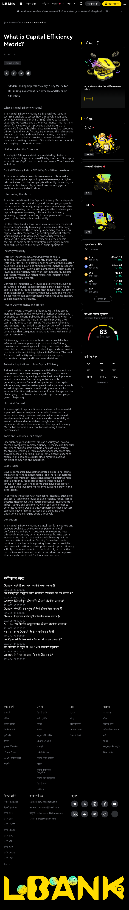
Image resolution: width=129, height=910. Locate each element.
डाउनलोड (107, 712)
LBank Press (10, 752)
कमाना (39, 729)
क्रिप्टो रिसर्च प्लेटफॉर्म (45, 758)
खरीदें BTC (8, 813)
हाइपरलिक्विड (104, 377)
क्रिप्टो (89, 377)
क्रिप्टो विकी (41, 783)
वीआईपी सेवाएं (75, 735)
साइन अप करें (92, 4)
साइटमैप (7, 763)
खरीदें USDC (9, 830)
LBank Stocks (44, 741)
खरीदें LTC (8, 858)
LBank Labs (76, 729)
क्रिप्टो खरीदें (32, 4)
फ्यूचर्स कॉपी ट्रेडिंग (44, 735)
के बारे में (7, 712)
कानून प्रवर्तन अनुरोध (111, 746)
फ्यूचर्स (58, 4)
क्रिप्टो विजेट (108, 752)
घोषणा (105, 718)
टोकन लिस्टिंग (75, 724)
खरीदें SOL (8, 835)
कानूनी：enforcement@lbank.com (46, 813)
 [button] (81, 3)
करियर (6, 718)
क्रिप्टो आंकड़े (117, 370)
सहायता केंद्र (108, 724)
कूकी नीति (7, 735)
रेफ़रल (72, 712)
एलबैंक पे (40, 789)
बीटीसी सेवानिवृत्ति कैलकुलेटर (43, 771)
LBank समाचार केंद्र (12, 758)
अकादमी (40, 746)
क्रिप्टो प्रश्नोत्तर (14, 22)
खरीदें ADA (8, 847)
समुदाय (6, 741)
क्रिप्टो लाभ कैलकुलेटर (46, 778)
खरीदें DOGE (9, 852)
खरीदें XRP (8, 841)
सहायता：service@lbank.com (43, 801)
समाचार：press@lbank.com (43, 818)
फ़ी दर (105, 741)
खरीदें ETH (8, 818)
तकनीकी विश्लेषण (104, 363)
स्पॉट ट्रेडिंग (42, 718)
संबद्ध (72, 718)
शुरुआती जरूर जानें (92, 363)
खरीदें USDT (9, 824)
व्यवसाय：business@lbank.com (44, 807)
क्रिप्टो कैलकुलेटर (11, 801)
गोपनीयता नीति (9, 729)
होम (5, 22)
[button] (73, 4)
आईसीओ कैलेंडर (43, 752)
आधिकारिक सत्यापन (111, 729)
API (104, 735)
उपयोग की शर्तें (9, 724)
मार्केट (45, 4)
